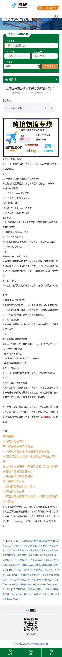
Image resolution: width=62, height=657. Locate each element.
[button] (31, 27)
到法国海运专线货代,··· (23, 570)
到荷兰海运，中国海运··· (22, 594)
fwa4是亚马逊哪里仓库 (31, 541)
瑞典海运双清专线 (30, 565)
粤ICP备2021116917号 (23, 644)
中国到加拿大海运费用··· (20, 580)
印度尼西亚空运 (23, 555)
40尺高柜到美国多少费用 (46, 560)
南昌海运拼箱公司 (14, 491)
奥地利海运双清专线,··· (44, 570)
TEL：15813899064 (47, 8)
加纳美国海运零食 (14, 441)
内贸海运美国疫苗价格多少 (19, 486)
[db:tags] (16, 541)
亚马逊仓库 (47, 541)
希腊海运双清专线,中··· (31, 575)
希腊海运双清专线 (47, 550)
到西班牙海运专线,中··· (30, 584)
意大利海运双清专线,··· (17, 589)
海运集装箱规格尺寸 (48, 565)
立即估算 (49, 66)
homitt (36, 644)
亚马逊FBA (16, 546)
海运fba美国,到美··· (36, 589)
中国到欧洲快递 (27, 560)
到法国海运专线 (31, 550)
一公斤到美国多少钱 (14, 550)
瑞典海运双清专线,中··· (44, 594)
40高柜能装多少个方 (12, 565)
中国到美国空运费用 (31, 546)
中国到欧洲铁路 (12, 560)
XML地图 (44, 644)
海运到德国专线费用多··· (43, 580)
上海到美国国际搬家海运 (18, 476)
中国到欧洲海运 (37, 555)
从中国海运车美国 (14, 481)
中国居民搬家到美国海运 (18, 446)
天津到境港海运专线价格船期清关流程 (26, 451)
